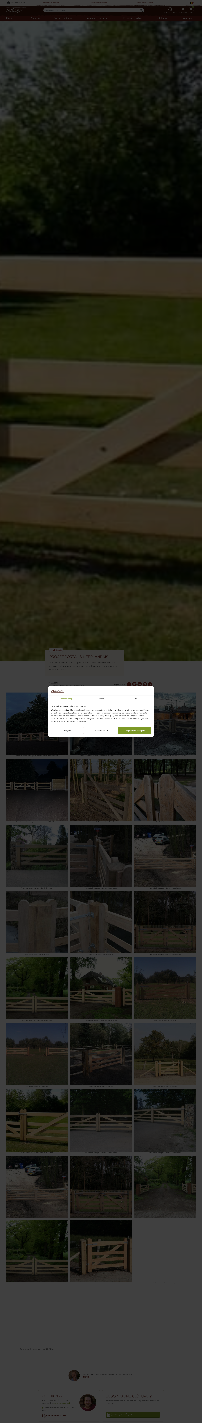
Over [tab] (136, 698)
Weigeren (67, 730)
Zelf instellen (99, 730)
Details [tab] (101, 698)
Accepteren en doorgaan (134, 730)
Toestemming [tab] (66, 698)
